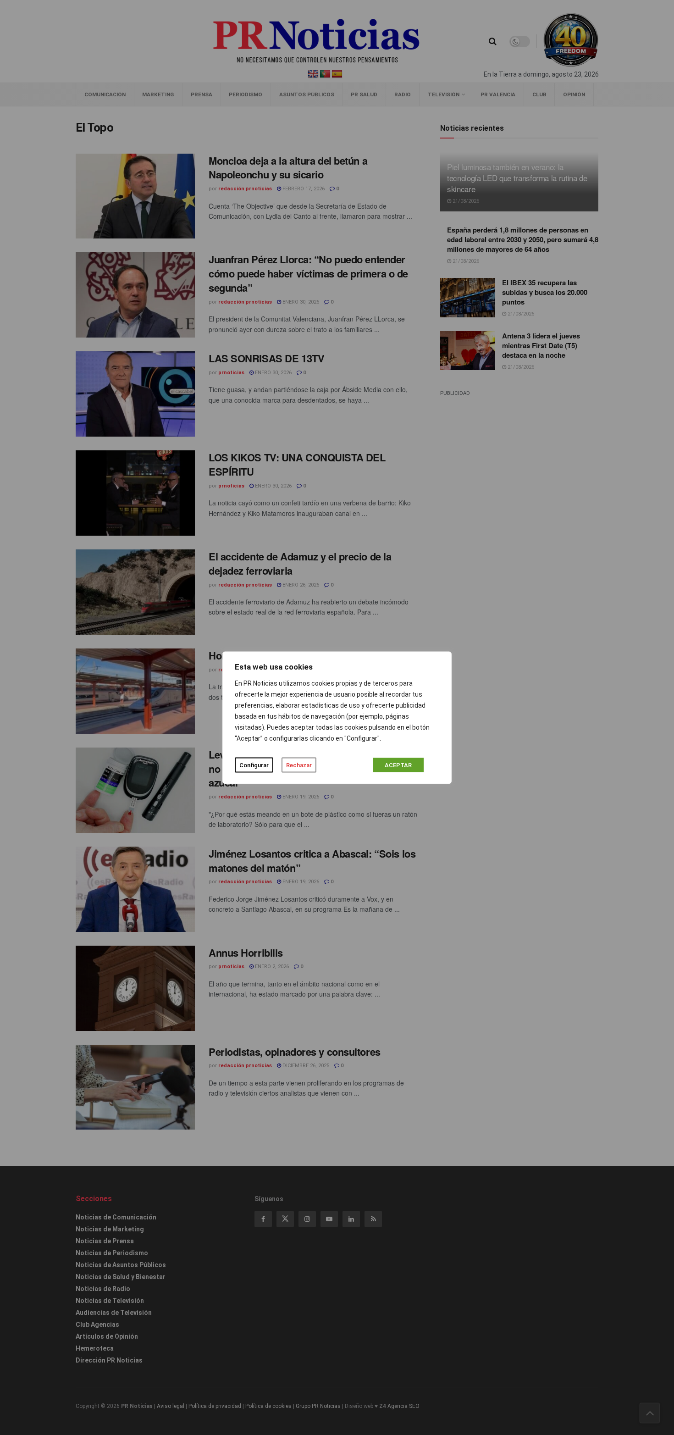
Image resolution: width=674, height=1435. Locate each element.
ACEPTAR (398, 764)
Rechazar (299, 764)
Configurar (254, 764)
